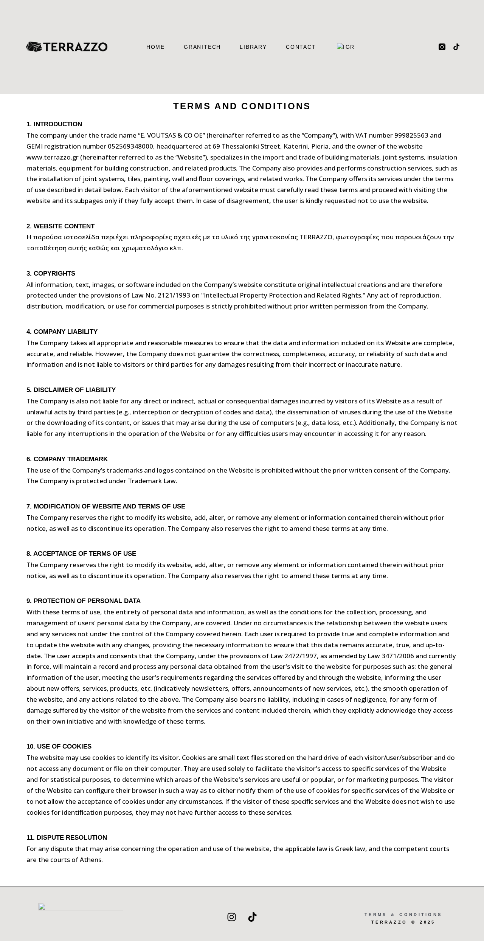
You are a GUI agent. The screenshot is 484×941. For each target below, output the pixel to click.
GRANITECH (202, 47)
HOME (155, 47)
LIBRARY (253, 47)
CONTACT (301, 47)
